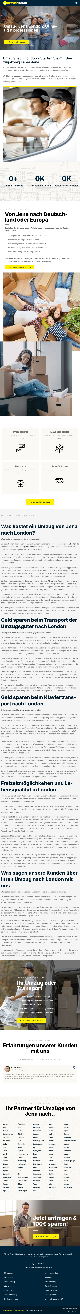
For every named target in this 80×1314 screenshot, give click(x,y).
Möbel (50, 581)
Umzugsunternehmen (28, 547)
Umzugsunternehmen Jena (14, 1310)
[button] (76, 3)
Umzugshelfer (24, 587)
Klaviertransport (23, 710)
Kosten (73, 544)
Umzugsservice (13, 741)
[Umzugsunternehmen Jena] (15, 3)
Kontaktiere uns (43, 688)
